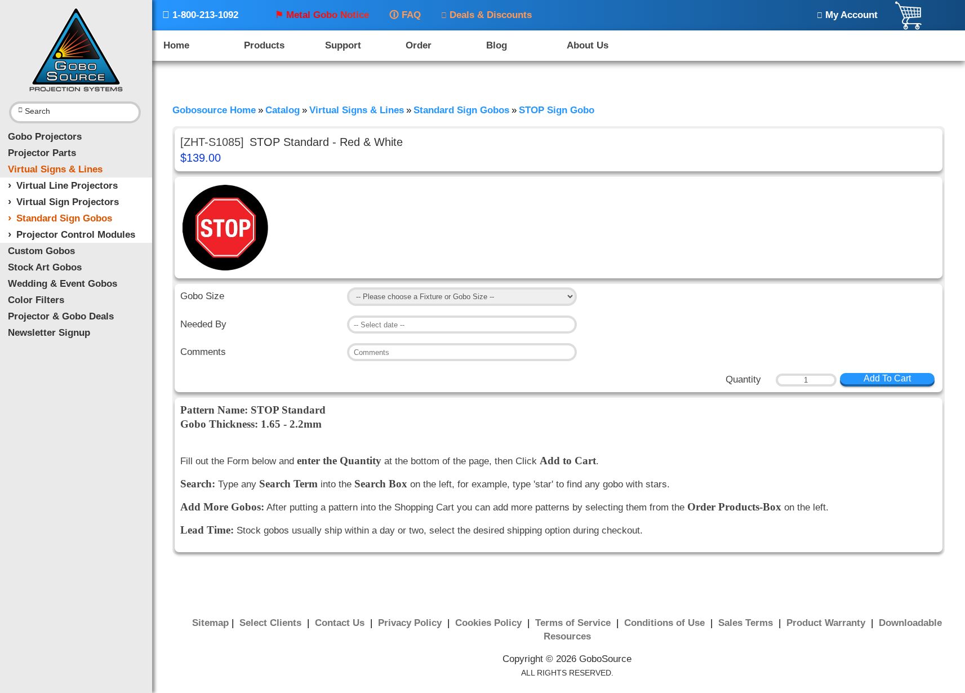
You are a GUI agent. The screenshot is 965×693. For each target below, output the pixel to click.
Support (343, 45)
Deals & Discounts (486, 15)
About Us (587, 45)
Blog (496, 45)
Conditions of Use (666, 623)
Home (176, 45)
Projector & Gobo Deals (61, 316)
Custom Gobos (41, 251)
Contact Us (341, 623)
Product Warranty (827, 623)
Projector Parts (42, 153)
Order (419, 45)
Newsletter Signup (49, 332)
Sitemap (210, 623)
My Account (847, 15)
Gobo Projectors (45, 136)
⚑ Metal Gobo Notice (322, 15)
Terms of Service (574, 623)
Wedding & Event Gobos (62, 283)
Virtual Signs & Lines (55, 169)
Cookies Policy (489, 623)
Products (264, 45)
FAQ (405, 15)
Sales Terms (747, 623)
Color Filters (36, 300)
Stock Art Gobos (45, 267)
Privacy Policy (411, 623)
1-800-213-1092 (200, 15)
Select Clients (271, 623)
